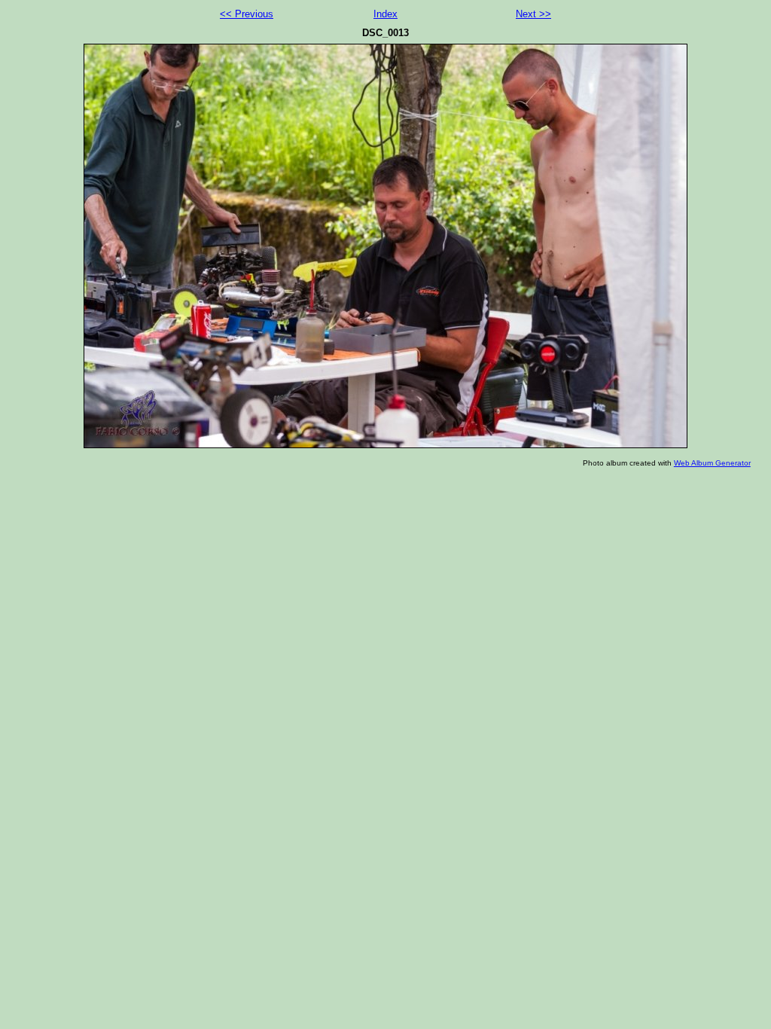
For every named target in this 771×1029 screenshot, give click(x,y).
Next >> (533, 14)
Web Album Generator (712, 463)
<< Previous (246, 14)
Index (385, 14)
